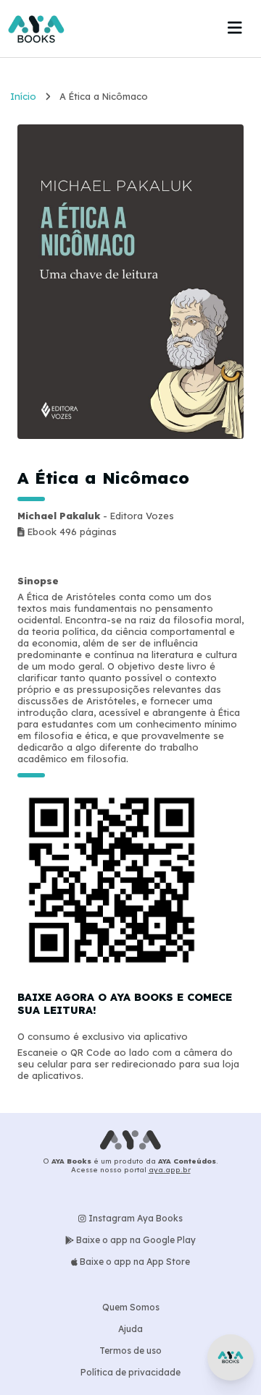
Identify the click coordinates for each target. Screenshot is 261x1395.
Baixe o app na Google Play (135, 1239)
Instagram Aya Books (134, 1218)
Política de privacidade (130, 1372)
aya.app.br (170, 1169)
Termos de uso (130, 1350)
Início (23, 96)
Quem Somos (131, 1307)
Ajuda (130, 1328)
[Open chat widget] (230, 1357)
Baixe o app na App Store (134, 1261)
